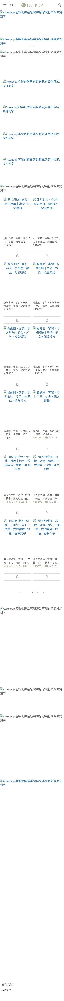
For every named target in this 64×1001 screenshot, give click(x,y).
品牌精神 (6, 989)
